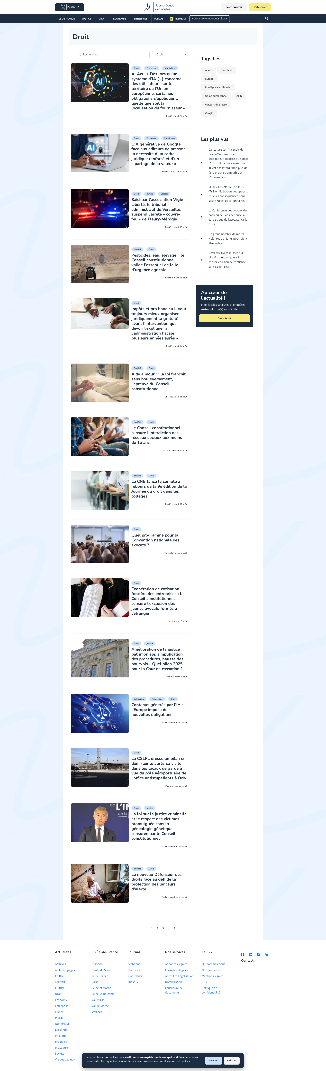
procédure (62, 1047)
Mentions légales (212, 976)
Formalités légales (176, 970)
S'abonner (260, 7)
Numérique (170, 68)
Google (209, 113)
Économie (119, 18)
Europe (209, 78)
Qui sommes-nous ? (214, 964)
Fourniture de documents (174, 990)
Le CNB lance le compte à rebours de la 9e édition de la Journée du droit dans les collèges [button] (159, 489)
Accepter (214, 1060)
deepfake (227, 70)
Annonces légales (176, 964)
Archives (60, 964)
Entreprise (140, 18)
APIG (239, 96)
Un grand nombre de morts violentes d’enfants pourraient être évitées (228, 238)
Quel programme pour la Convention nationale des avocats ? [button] (155, 540)
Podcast (159, 18)
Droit (102, 18)
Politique (60, 1036)
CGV (204, 982)
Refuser (231, 1060)
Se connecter (234, 7)
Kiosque (133, 982)
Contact (247, 961)
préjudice (61, 1042)
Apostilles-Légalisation (179, 976)
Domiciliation (173, 982)
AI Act (208, 70)
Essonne (97, 964)
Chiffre (59, 976)
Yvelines (97, 1012)
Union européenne (216, 96)
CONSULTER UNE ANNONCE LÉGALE (209, 18)
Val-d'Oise (98, 1000)
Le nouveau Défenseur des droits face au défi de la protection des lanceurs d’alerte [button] (156, 882)
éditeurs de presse (216, 104)
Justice (86, 18)
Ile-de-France (66, 18)
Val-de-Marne (100, 1006)
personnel (61, 1030)
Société (164, 193)
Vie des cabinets (65, 1059)
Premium (180, 18)
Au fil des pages (65, 970)
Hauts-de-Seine (101, 970)
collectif (60, 982)
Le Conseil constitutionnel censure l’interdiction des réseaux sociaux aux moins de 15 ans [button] (156, 435)
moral (59, 1018)
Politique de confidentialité (211, 990)
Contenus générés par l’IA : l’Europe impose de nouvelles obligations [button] (157, 709)
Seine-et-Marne (101, 988)
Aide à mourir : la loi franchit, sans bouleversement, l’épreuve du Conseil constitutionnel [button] (159, 381)
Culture (60, 988)
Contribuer (135, 976)
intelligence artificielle (217, 87)
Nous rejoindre (211, 970)
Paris (95, 982)
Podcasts (134, 970)
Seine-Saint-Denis (103, 994)
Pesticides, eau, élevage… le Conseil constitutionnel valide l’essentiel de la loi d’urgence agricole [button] (157, 262)
